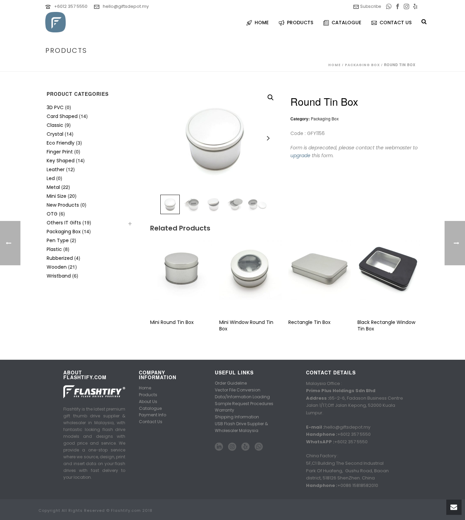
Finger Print (60, 151)
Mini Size (56, 196)
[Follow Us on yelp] (245, 447)
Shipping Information (237, 417)
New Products (63, 205)
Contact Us (150, 422)
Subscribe (370, 6)
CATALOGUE (346, 22)
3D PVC (55, 107)
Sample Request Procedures (244, 403)
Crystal (55, 134)
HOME (262, 22)
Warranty (224, 410)
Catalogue (150, 408)
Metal (53, 187)
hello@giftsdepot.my (126, 6)
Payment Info (152, 415)
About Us (148, 401)
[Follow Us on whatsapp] (259, 447)
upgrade (300, 155)
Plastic (54, 249)
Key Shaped (61, 160)
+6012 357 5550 (70, 6)
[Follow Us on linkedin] (219, 447)
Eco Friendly (61, 142)
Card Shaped (62, 116)
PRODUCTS (300, 22)
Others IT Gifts (64, 222)
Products (148, 395)
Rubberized (60, 258)
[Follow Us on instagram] (232, 447)
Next (268, 138)
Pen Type (58, 240)
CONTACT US (396, 22)
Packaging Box (362, 65)
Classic (55, 125)
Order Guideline (231, 383)
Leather (56, 169)
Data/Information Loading (242, 397)
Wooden (57, 267)
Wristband (59, 275)
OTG (52, 213)
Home (334, 65)
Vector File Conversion (237, 390)
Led (51, 178)
